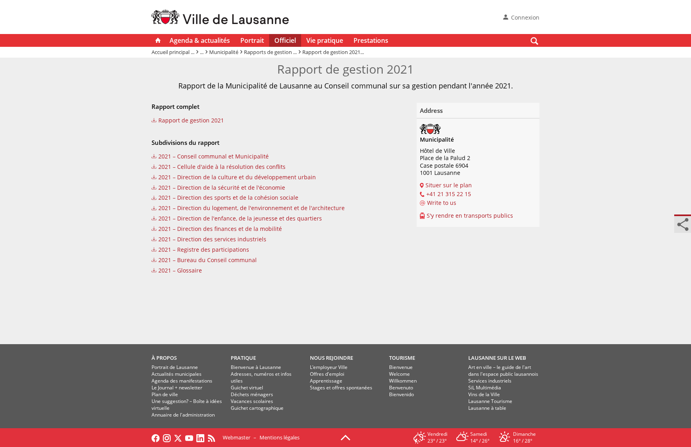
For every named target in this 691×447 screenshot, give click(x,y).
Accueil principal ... (173, 52)
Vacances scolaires (252, 401)
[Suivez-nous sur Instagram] (167, 437)
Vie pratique (324, 40)
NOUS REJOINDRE (331, 357)
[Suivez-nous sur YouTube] (189, 437)
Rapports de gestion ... (270, 52)
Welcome (399, 374)
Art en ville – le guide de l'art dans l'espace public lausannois (503, 370)
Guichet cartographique (257, 408)
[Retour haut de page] (345, 437)
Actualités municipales (177, 374)
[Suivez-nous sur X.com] (178, 437)
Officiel (285, 40)
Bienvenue (401, 367)
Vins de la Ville (484, 394)
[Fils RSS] (214, 437)
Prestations (370, 40)
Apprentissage (326, 380)
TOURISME (402, 357)
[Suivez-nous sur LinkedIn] (200, 437)
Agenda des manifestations (182, 380)
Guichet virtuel (247, 387)
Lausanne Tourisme (490, 401)
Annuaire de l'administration (183, 414)
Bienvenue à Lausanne (256, 367)
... (202, 52)
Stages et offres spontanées (341, 387)
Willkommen (403, 380)
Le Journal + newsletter (177, 387)
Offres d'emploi (327, 374)
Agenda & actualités (200, 40)
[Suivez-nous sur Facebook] (156, 437)
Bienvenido (401, 394)
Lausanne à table (487, 408)
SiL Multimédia (484, 387)
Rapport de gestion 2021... (333, 52)
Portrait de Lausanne (175, 367)
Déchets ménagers (252, 394)
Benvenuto (401, 387)
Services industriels (489, 380)
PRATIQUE (243, 357)
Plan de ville (165, 394)
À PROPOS (164, 357)
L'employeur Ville (328, 367)
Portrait (252, 40)
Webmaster (236, 437)
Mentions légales (280, 437)
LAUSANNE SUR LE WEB (497, 357)
